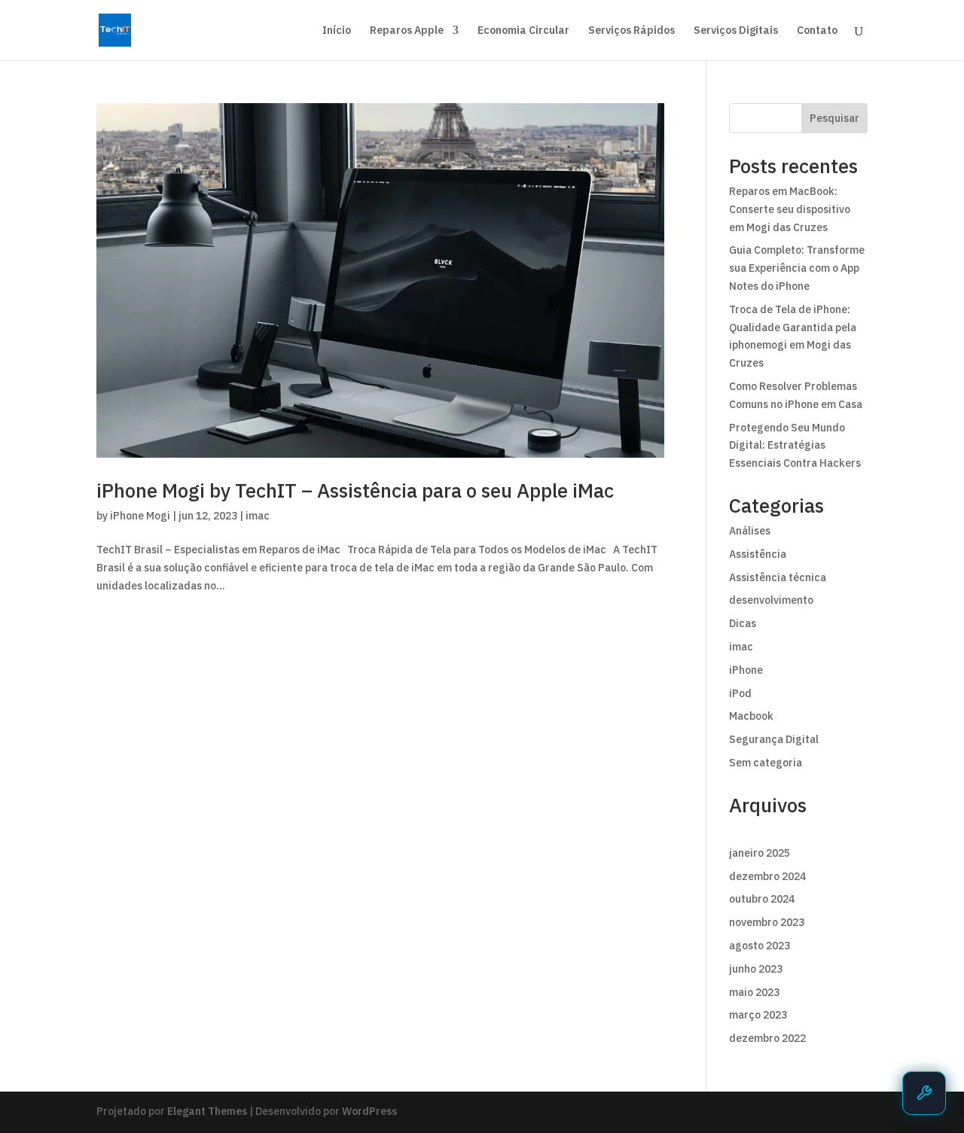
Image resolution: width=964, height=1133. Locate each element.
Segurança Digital (774, 739)
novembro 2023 (766, 922)
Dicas (742, 623)
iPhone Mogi (140, 515)
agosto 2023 (759, 945)
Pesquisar (834, 118)
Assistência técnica (777, 577)
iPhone (746, 670)
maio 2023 (754, 992)
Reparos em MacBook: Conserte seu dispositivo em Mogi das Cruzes (789, 209)
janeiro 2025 (759, 853)
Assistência (757, 554)
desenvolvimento (771, 600)
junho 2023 (755, 969)
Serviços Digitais (736, 31)
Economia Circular (523, 31)
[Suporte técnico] (924, 1093)
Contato (817, 31)
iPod (740, 693)
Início (336, 31)
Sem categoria (765, 762)
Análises (749, 531)
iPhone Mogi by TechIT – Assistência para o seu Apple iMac (355, 490)
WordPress (369, 1111)
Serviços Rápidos (631, 31)
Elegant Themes (207, 1111)
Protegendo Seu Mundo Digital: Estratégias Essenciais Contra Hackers (795, 446)
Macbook (751, 716)
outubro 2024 (762, 899)
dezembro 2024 (767, 876)
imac (258, 515)
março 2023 (758, 1015)
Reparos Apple (407, 31)
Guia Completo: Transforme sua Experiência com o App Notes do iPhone (797, 268)
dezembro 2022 (767, 1038)
